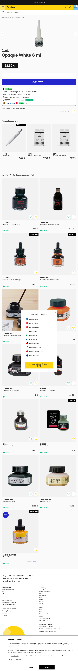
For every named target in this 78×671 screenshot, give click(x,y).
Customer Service (8, 589)
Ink (23, 17)
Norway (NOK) (33, 323)
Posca (41, 616)
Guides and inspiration (9, 602)
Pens (40, 593)
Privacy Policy (6, 611)
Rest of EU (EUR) (34, 356)
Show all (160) (43, 620)
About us (5, 594)
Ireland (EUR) (33, 335)
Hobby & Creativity (45, 591)
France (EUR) (33, 339)
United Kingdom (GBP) (36, 351)
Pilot (40, 609)
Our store (5, 596)
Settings (31, 667)
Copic (5, 50)
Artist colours (16, 17)
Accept (47, 667)
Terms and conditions (9, 609)
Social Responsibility (8, 604)
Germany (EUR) (34, 343)
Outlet (41, 599)
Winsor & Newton (44, 618)
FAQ (3, 591)
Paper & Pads (43, 595)
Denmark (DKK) (34, 327)
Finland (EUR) (33, 331)
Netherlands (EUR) (35, 347)
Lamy (41, 612)
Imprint (4, 613)
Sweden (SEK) (33, 319)
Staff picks (42, 604)
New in (41, 601)
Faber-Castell (43, 614)
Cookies (5, 615)
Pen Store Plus (7, 600)
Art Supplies (5, 17)
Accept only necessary (15, 659)
